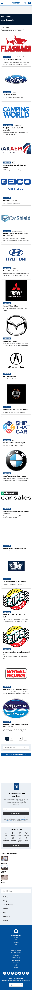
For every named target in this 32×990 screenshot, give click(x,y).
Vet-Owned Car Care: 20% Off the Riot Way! (15, 409)
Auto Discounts (7, 57)
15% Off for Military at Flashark (12, 59)
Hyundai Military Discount (10, 271)
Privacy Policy (9, 820)
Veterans (14, 92)
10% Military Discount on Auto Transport (14, 581)
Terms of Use (23, 819)
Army (16, 939)
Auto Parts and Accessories (9, 30)
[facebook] (8, 973)
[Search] (25, 3)
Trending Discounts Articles (9, 853)
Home (2, 16)
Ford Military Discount (9, 95)
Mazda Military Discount (10, 341)
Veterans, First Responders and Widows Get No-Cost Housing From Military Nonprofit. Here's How (4, 872)
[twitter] (16, 973)
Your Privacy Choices (16, 964)
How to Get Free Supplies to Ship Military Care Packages (4, 881)
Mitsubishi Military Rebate (10, 306)
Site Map (16, 967)
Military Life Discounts (17, 231)
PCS (13, 162)
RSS (16, 965)
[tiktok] (19, 973)
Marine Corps (16, 942)
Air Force (16, 937)
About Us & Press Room (16, 952)
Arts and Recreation (8, 125)
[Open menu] (2, 3)
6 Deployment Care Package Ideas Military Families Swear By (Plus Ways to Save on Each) (4, 862)
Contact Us (16, 955)
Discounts (8, 16)
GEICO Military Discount (10, 200)
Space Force (16, 946)
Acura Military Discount (9, 376)
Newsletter (16, 954)
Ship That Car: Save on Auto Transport (14, 443)
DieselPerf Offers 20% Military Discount (14, 548)
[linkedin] (23, 973)
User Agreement (16, 960)
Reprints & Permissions (16, 959)
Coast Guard (16, 941)
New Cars (20, 30)
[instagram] (12, 973)
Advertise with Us (16, 957)
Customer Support (17, 985)
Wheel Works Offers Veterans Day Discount (15, 689)
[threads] (27, 973)
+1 (24, 231)
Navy (16, 944)
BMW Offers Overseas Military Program (14, 476)
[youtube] (4, 973)
